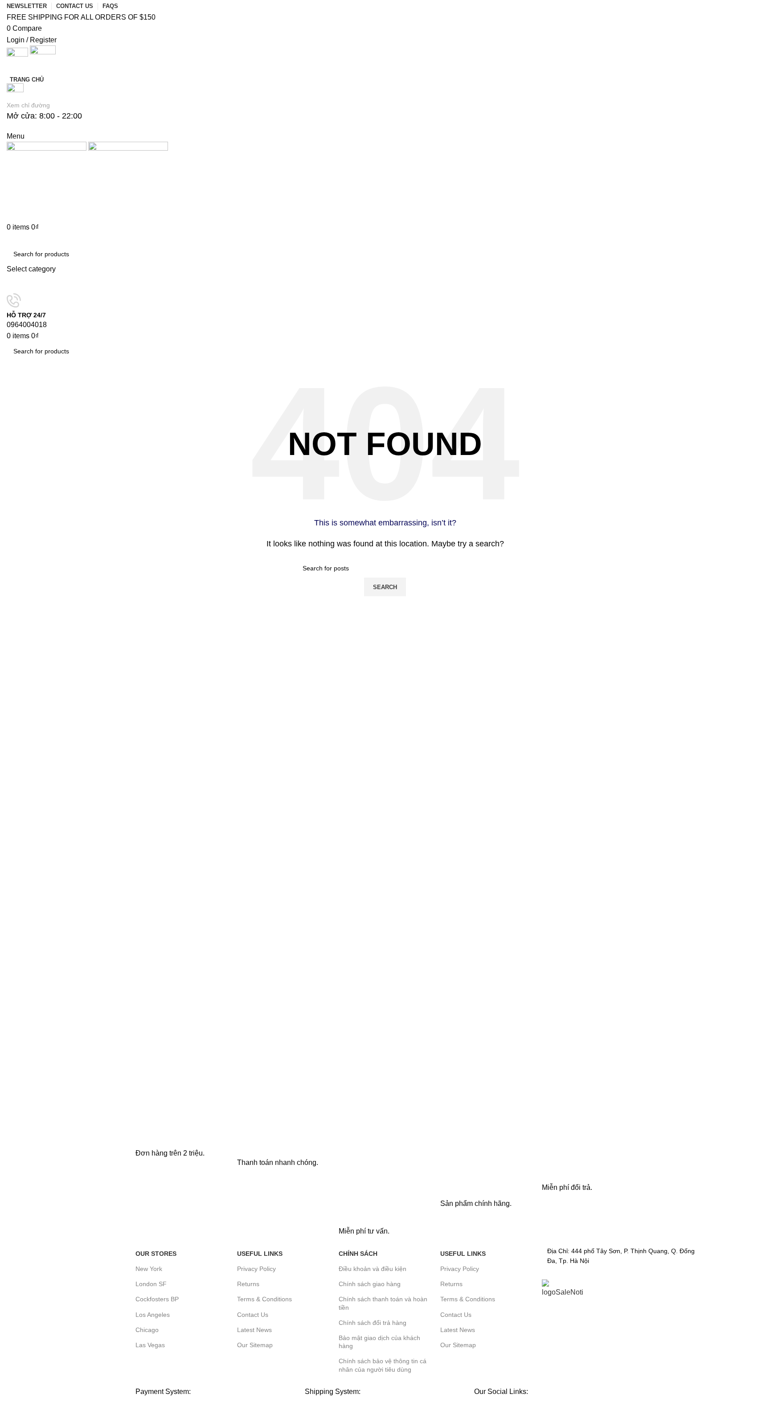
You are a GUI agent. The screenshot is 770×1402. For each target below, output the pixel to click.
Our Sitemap (255, 1345)
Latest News (254, 1329)
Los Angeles (152, 1314)
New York (148, 1268)
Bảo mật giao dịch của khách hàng (379, 1341)
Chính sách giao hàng (370, 1283)
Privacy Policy (256, 1268)
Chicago (147, 1329)
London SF (151, 1283)
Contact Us (252, 1314)
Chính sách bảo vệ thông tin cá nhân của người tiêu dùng (382, 1365)
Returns (248, 1283)
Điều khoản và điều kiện (372, 1268)
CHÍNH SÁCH (358, 1253)
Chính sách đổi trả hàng (372, 1322)
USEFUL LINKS (260, 1253)
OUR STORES (155, 1253)
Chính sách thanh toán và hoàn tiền (383, 1303)
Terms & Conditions (264, 1299)
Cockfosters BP (157, 1299)
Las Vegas (150, 1345)
